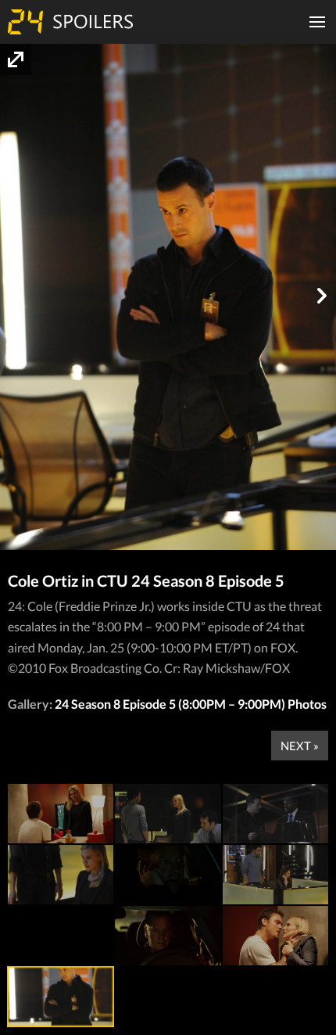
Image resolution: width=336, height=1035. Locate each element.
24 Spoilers (70, 22)
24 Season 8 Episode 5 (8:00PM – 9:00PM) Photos (191, 703)
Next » (300, 746)
